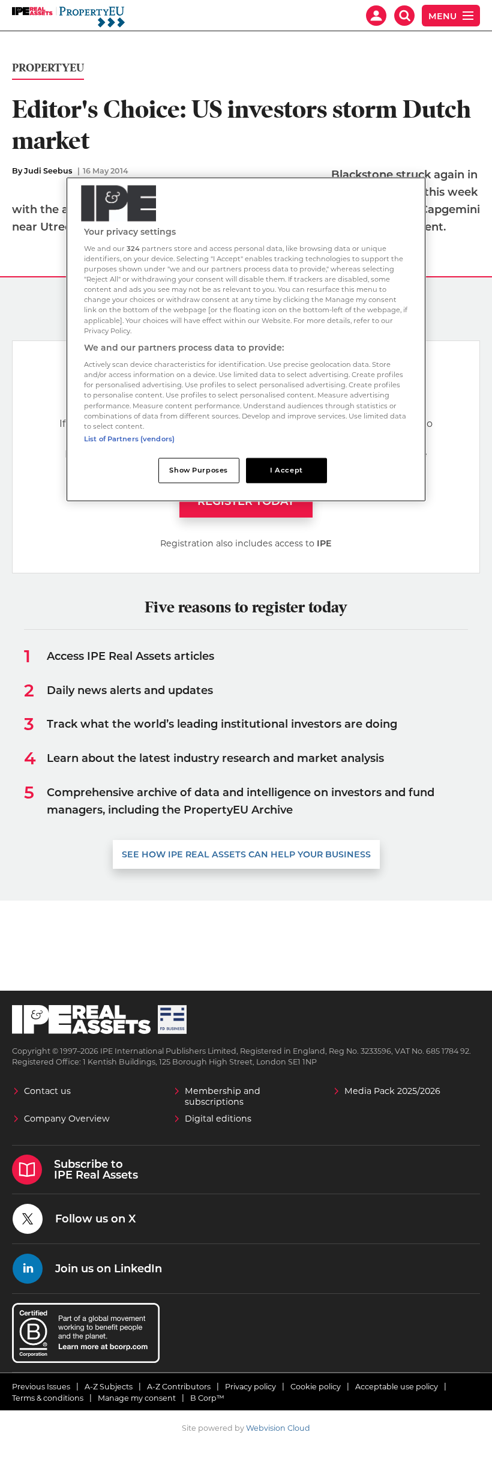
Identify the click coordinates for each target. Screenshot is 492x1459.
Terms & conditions (47, 1398)
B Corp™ (207, 1398)
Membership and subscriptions (222, 1096)
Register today (246, 501)
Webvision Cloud (278, 1428)
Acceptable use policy (396, 1386)
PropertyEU (48, 68)
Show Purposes (198, 469)
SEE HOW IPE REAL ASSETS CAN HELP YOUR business (246, 854)
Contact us (47, 1091)
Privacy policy (250, 1386)
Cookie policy (315, 1386)
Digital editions (218, 1118)
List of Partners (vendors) (129, 438)
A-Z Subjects (109, 1386)
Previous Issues (41, 1386)
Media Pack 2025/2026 (392, 1091)
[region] (246, 339)
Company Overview (67, 1118)
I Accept (286, 469)
